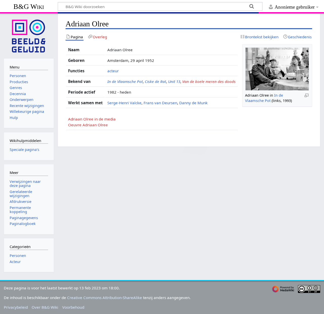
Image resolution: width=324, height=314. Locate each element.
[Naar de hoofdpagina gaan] (29, 35)
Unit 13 (174, 81)
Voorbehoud (73, 307)
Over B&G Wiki (45, 307)
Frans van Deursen (160, 102)
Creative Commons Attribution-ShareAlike (104, 297)
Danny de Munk (193, 102)
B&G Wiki (28, 6)
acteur (113, 70)
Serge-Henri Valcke (124, 102)
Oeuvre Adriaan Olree (88, 124)
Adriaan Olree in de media (92, 118)
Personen (18, 255)
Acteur (15, 261)
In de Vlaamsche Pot (125, 81)
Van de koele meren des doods (209, 81)
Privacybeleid (16, 307)
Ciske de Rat (155, 81)
